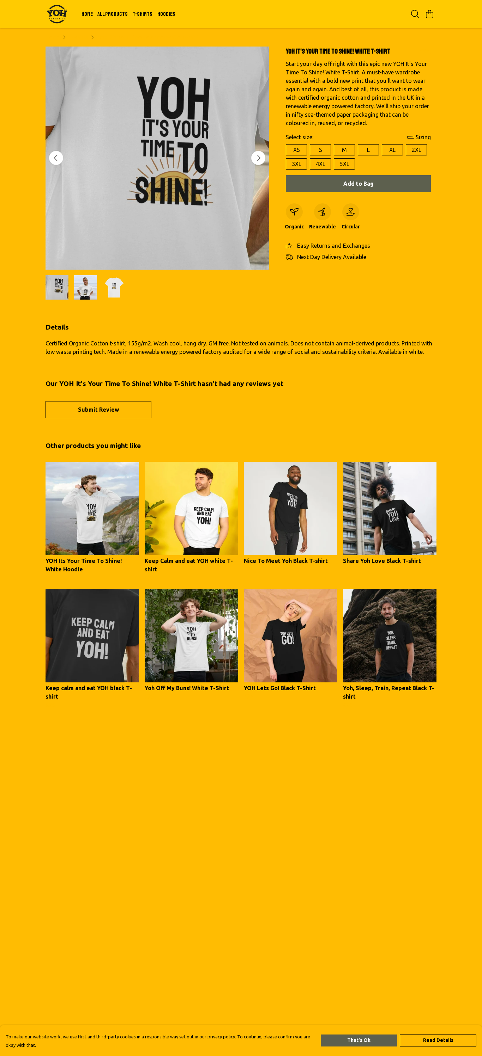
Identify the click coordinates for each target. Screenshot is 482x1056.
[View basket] (429, 14)
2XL (416, 150)
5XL (344, 164)
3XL (296, 164)
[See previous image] (56, 158)
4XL (320, 164)
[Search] (415, 14)
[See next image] (258, 158)
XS (296, 150)
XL (392, 150)
